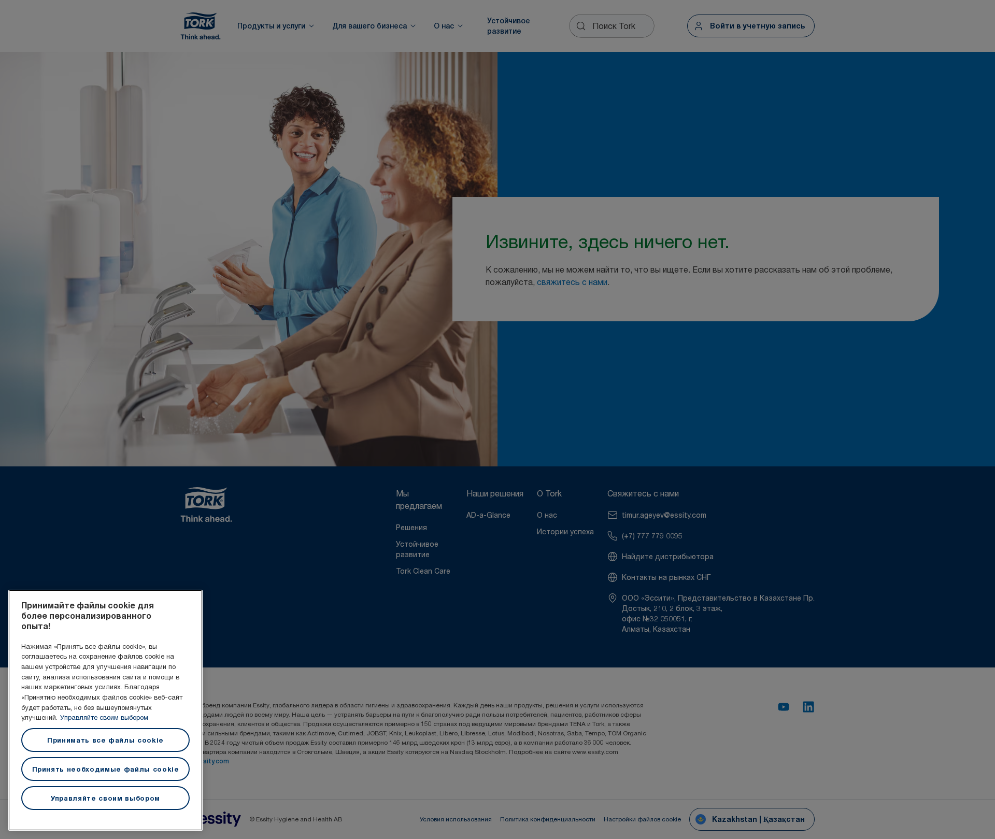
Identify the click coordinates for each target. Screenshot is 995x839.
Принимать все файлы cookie (105, 740)
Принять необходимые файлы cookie (105, 769)
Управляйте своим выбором (104, 717)
